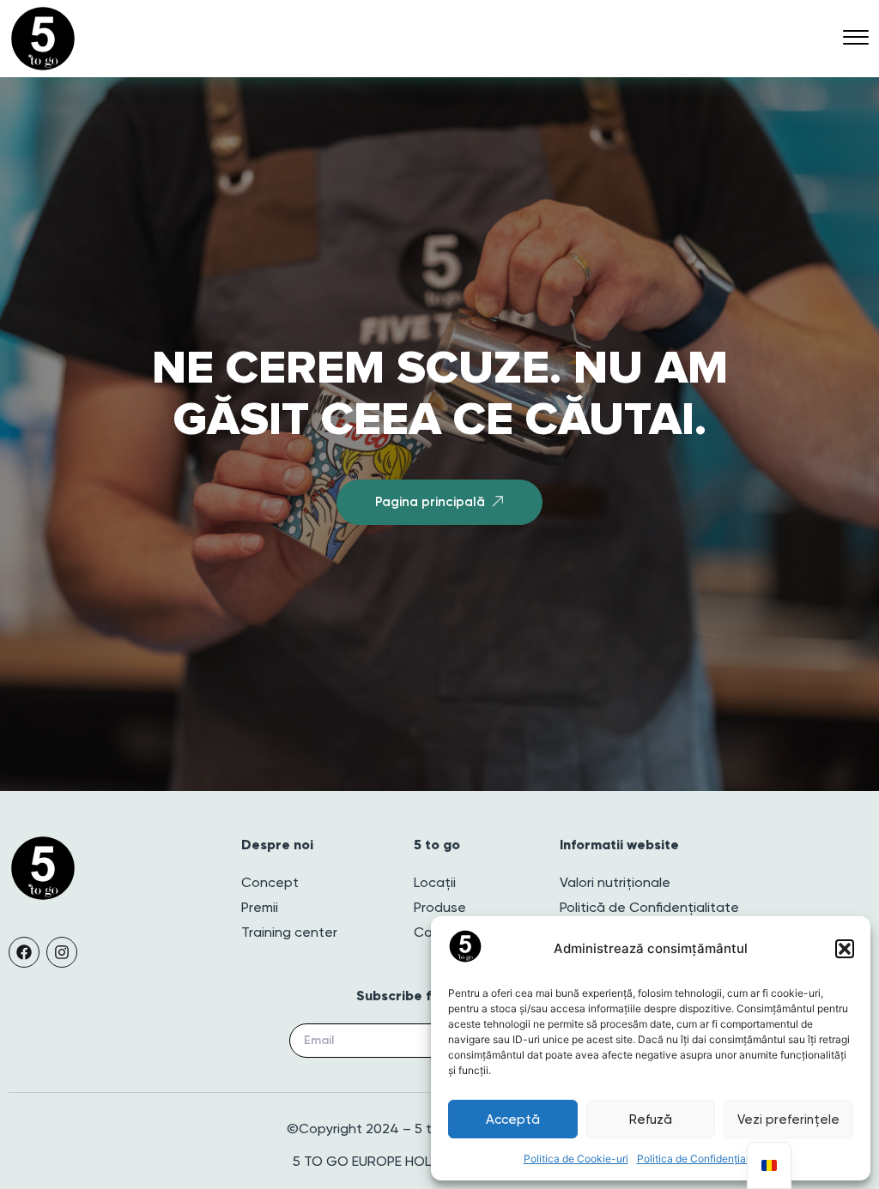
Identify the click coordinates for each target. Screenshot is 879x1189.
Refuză (650, 1119)
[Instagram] (61, 952)
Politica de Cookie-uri (576, 1158)
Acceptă (513, 1119)
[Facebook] (24, 952)
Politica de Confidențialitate (703, 1158)
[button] (844, 948)
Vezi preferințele (788, 1119)
